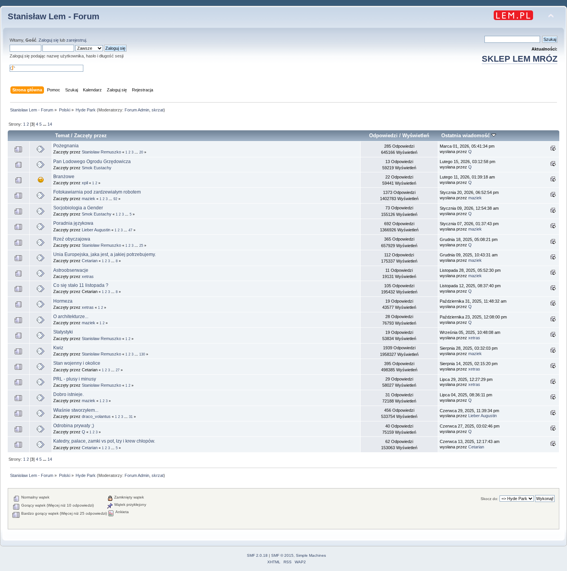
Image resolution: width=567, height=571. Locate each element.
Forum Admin (137, 110)
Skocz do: (489, 499)
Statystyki (63, 332)
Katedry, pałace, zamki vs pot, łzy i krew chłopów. (104, 441)
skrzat (158, 110)
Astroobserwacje (70, 270)
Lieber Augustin (96, 229)
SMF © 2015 (282, 555)
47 (130, 230)
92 (115, 199)
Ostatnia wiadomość (466, 135)
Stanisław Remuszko (101, 152)
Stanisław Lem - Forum (54, 16)
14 (49, 124)
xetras (88, 276)
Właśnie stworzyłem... (75, 410)
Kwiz (58, 347)
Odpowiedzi (383, 135)
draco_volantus (96, 416)
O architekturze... (70, 316)
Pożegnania (66, 145)
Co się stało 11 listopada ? (80, 285)
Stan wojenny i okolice (76, 363)
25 (141, 246)
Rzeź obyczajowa (71, 239)
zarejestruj (76, 40)
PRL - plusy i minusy (74, 379)
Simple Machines (311, 555)
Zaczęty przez (90, 135)
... (45, 124)
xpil (85, 182)
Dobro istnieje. (68, 394)
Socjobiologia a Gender (78, 208)
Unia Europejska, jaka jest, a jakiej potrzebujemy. (104, 254)
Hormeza (63, 301)
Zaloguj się (49, 40)
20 (141, 152)
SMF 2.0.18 (257, 555)
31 (131, 417)
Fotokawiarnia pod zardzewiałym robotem (97, 192)
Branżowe (63, 176)
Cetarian (90, 260)
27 (118, 370)
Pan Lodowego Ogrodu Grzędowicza (92, 161)
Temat (62, 135)
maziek (88, 198)
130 (142, 354)
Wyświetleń (415, 135)
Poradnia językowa (73, 223)
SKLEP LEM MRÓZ (519, 59)
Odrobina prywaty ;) (73, 425)
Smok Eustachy (96, 167)
